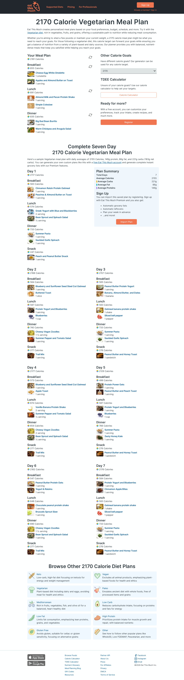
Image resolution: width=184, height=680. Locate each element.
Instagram (142, 658)
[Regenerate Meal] (90, 66)
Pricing (71, 7)
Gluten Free (42, 630)
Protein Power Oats (114, 384)
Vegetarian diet (35, 32)
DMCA (103, 671)
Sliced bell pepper (114, 315)
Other (105, 630)
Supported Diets (54, 7)
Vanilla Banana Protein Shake (51, 407)
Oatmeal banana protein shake (120, 309)
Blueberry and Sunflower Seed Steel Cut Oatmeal (61, 286)
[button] (129, 71)
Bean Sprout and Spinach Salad (52, 217)
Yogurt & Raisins (44, 489)
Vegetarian (42, 588)
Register (128, 122)
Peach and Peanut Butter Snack (52, 256)
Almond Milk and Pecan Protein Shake (55, 97)
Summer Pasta (43, 233)
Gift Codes (69, 671)
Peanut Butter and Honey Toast (121, 354)
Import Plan (126, 221)
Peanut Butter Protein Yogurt (119, 286)
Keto (39, 574)
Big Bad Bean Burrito (46, 121)
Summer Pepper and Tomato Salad (53, 338)
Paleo (105, 588)
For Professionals (88, 7)
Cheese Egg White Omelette (50, 72)
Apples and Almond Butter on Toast (54, 80)
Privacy (103, 668)
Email (140, 662)
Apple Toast (42, 391)
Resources (69, 675)
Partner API (105, 655)
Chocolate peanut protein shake (52, 505)
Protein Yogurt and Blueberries (51, 309)
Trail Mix (40, 354)
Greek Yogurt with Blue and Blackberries (56, 210)
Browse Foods (71, 655)
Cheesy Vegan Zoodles (47, 331)
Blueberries (41, 315)
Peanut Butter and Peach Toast (121, 391)
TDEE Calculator (72, 662)
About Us (104, 658)
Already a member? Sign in (145, 10)
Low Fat (41, 616)
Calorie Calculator (128, 95)
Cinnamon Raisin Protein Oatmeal (53, 188)
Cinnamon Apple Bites (116, 489)
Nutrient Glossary (72, 665)
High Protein (108, 616)
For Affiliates (105, 665)
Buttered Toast (43, 292)
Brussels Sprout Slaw (47, 511)
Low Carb (107, 602)
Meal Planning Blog (73, 668)
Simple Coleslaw (44, 104)
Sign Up (145, 5)
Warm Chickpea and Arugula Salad (53, 128)
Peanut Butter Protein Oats (49, 482)
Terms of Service (107, 675)
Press (102, 662)
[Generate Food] (90, 74)
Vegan (105, 574)
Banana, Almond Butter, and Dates (122, 292)
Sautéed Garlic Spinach (47, 240)
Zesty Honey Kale (114, 436)
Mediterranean (44, 602)
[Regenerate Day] (90, 57)
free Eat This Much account (107, 162)
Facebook (142, 655)
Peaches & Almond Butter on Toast (54, 194)
